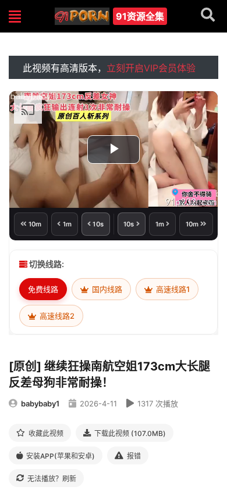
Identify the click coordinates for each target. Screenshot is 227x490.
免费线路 (43, 289)
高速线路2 (56, 315)
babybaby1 (40, 403)
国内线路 (106, 289)
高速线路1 (172, 289)
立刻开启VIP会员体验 (151, 68)
